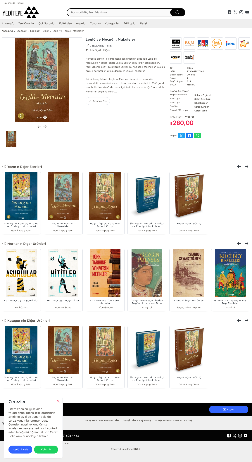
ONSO (136, 448)
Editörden (65, 23)
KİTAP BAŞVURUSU (142, 420)
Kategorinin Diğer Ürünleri (28, 320)
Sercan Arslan (201, 106)
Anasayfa (8, 23)
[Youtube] (245, 435)
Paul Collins (21, 307)
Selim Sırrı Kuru (202, 99)
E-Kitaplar (130, 23)
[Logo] (21, 12)
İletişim (20, 2)
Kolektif (230, 307)
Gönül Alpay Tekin (100, 45)
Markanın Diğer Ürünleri (26, 244)
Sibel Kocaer (201, 102)
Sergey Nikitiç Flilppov (189, 307)
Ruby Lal (147, 307)
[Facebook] (229, 435)
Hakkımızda (9, 2)
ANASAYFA (91, 420)
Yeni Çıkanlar (26, 23)
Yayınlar (81, 23)
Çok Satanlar (47, 23)
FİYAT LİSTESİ (122, 420)
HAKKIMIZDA (106, 420)
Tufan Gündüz (105, 307)
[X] (234, 435)
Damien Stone (63, 307)
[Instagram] (240, 435)
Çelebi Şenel (200, 110)
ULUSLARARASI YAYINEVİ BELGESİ (174, 420)
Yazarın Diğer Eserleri (24, 167)
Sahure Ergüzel (202, 95)
